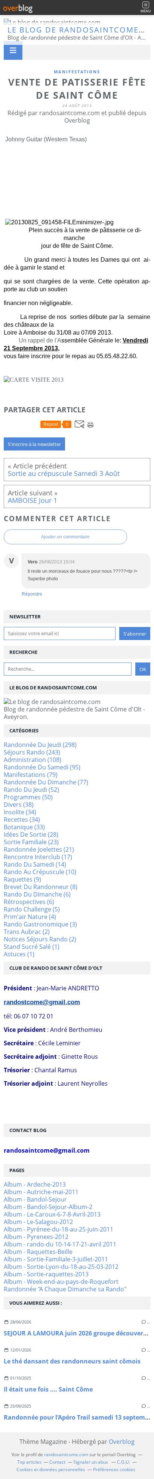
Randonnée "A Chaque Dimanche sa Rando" (65, 1289)
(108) (32, 760)
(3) (40, 924)
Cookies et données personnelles (50, 1469)
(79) (31, 775)
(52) (31, 789)
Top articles (29, 1462)
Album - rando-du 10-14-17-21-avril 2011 (60, 1244)
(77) (46, 782)
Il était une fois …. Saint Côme (48, 1389)
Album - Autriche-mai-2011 (41, 1192)
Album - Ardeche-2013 (35, 1184)
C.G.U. (123, 1462)
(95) (42, 767)
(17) (38, 857)
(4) (30, 917)
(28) (31, 834)
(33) (24, 827)
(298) (40, 745)
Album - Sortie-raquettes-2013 (46, 1274)
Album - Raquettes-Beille (38, 1252)
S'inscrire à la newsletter (34, 444)
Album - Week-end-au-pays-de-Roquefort (61, 1281)
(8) (40, 887)
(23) (31, 842)
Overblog (122, 1442)
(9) (22, 879)
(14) (35, 864)
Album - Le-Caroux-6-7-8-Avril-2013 (52, 1214)
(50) (28, 797)
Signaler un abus (91, 1462)
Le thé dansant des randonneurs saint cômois (72, 1361)
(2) (27, 932)
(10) (40, 872)
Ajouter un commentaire (65, 536)
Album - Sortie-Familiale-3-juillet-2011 (56, 1259)
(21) (39, 849)
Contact (57, 1462)
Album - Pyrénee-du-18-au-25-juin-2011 (58, 1229)
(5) (32, 909)
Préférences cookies (114, 1469)
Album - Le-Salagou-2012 (38, 1222)
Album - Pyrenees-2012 (36, 1237)
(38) (19, 804)
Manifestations (77, 71)
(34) (20, 812)
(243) (32, 752)
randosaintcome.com (66, 1454)
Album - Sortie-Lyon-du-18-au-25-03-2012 (61, 1267)
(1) (31, 947)
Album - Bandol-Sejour (35, 1199)
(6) (37, 894)
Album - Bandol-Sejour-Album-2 (48, 1207)
